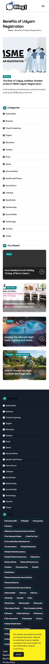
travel (39, 618)
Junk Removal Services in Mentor (18, 587)
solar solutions (23, 613)
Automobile (11, 113)
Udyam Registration (13, 623)
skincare (9, 613)
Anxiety (9, 526)
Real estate (10, 603)
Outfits (20, 598)
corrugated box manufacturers (18, 541)
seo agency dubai (13, 608)
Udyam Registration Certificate (18, 629)
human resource (12, 582)
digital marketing (29, 546)
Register (6, 655)
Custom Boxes (11, 546)
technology (27, 618)
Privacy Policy (9, 662)
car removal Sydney (14, 536)
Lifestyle (9, 193)
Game (8, 164)
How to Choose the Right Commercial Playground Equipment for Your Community (18, 375)
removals (38, 603)
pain (30, 598)
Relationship (11, 207)
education (36, 557)
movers (34, 593)
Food (8, 157)
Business (7, 77)
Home (10, 30)
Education (10, 142)
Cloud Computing (13, 128)
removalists (24, 603)
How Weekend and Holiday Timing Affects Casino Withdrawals (19, 273)
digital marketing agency (16, 552)
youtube (9, 644)
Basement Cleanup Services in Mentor (20, 531)
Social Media (11, 214)
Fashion (9, 149)
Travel (8, 236)
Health (36, 567)
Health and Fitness (14, 178)
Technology (11, 221)
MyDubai (9, 598)
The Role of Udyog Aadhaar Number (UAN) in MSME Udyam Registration (23, 82)
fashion (9, 567)
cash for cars (32, 536)
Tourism (9, 228)
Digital (9, 135)
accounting (38, 521)
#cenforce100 (11, 521)
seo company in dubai (33, 608)
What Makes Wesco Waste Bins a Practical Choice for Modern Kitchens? (19, 306)
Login (5, 651)
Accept (18, 654)
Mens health (10, 593)
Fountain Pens (22, 567)
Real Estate (11, 200)
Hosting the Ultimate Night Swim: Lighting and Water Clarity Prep (19, 340)
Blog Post (7, 658)
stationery (39, 613)
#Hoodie (25, 521)
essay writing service (30, 562)
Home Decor (11, 185)
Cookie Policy (18, 649)
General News (12, 171)
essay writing (11, 562)
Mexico (23, 593)
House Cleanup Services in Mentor (19, 577)
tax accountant (12, 618)
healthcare (10, 572)
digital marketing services (16, 557)
